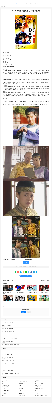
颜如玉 (31, 275)
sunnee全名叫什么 (5, 380)
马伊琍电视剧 (16, 3)
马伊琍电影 (21, 3)
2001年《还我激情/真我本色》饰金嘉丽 (43, 280)
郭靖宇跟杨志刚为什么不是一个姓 (41, 395)
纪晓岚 (21, 275)
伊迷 (26, 1)
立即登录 (23, 312)
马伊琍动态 (25, 3)
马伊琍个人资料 (35, 3)
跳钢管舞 (37, 390)
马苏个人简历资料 (38, 391)
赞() (26, 262)
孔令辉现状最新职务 (22, 395)
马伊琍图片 (30, 3)
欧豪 (3, 381)
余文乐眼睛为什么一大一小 (7, 385)
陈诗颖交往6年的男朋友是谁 (23, 381)
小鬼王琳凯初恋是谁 (22, 383)
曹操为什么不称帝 (38, 385)
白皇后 (3, 388)
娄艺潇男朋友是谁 (22, 393)
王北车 (36, 393)
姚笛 (36, 381)
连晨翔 (3, 395)
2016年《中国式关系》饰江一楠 (8, 301)
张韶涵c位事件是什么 (22, 391)
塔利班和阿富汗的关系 (39, 388)
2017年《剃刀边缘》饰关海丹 (43, 292)
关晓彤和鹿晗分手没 (5, 386)
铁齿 (24, 275)
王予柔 (20, 390)
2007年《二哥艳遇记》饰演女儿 (20, 292)
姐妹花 (20, 385)
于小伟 (20, 386)
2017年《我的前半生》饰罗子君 (32, 292)
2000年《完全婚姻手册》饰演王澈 (8, 280)
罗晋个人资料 (21, 388)
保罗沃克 (20, 380)
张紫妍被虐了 (37, 380)
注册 (29, 312)
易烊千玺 (4, 393)
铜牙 (27, 275)
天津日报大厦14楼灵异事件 (7, 390)
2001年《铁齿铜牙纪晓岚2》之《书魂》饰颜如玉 (26, 11)
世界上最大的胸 (5, 391)
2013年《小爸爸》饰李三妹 (31, 301)
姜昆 (3, 383)
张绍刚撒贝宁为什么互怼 (39, 386)
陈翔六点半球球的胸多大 (39, 383)
